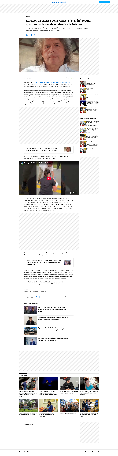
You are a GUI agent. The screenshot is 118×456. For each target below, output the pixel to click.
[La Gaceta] (59, 2)
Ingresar (114, 2)
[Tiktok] (88, 452)
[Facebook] (85, 452)
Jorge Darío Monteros (34, 291)
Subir (98, 451)
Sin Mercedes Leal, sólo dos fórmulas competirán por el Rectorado (92, 96)
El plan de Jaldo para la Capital (68, 413)
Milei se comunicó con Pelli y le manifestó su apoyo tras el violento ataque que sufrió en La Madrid (52, 309)
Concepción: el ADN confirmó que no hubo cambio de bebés (91, 83)
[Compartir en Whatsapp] (35, 35)
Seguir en (69, 78)
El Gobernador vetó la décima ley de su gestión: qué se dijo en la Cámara (91, 109)
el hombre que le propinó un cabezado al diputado (52, 82)
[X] (82, 452)
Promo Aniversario (104, 2)
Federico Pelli (44, 291)
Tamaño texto (30, 297)
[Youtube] (92, 452)
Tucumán (26, 291)
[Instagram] (78, 452)
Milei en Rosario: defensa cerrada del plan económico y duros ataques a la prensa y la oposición (48, 393)
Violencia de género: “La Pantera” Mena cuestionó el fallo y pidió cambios (89, 393)
